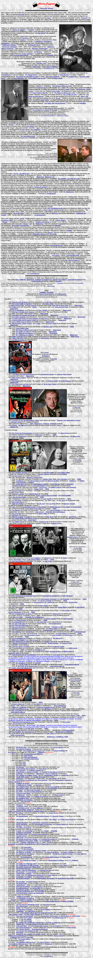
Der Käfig (19, 791)
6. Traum (45, 831)
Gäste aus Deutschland (23, 793)
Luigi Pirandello (65, 495)
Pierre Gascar (34, 640)
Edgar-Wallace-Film (22, 328)
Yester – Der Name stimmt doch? (22, 668)
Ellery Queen (63, 865)
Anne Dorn (46, 904)
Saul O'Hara (72, 517)
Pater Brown (45, 318)
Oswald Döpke (72, 602)
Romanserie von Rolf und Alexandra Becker (21, 844)
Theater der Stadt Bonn (9, 46)
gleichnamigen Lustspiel (37, 481)
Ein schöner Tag (17, 502)
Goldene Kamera (60, 220)
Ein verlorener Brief (22, 786)
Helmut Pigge (36, 66)
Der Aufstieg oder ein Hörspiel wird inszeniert (30, 922)
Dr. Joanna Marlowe (18, 518)
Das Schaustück (28, 849)
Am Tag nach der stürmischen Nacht (27, 904)
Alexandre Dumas (57, 816)
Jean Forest (44, 822)
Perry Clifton (28, 917)
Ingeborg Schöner (72, 537)
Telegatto (4, 222)
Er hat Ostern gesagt (22, 808)
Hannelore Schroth (69, 503)
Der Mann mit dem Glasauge (25, 333)
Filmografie (43, 8)
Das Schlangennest (22, 906)
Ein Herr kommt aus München (33, 754)
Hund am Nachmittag (23, 886)
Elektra (65, 558)
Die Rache (15, 515)
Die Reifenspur (57, 638)
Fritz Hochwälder (49, 472)
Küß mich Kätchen (18, 503)
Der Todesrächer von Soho (20, 384)
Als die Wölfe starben (22, 777)
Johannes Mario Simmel (64, 374)
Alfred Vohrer (44, 100)
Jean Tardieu (32, 872)
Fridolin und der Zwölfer (24, 785)
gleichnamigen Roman (47, 374)
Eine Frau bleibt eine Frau (20, 709)
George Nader (55, 91)
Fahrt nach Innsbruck (30, 757)
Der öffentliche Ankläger (19, 472)
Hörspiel (50, 8)
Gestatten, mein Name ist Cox (30, 842)
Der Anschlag (20, 881)
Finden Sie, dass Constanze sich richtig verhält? (31, 934)
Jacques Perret (53, 813)
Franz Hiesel (31, 911)
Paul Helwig (41, 33)
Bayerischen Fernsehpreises (20, 225)
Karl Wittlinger (46, 840)
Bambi (22, 218)
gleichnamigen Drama (29, 507)
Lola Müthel (62, 474)
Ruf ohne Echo (41, 63)
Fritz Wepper (30, 126)
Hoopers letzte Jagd (18, 704)
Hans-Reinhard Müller (19, 497)
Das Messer (19, 813)
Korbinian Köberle (55, 651)
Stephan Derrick (24, 929)
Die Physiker (38, 52)
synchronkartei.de (40, 215)
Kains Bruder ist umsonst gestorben (27, 772)
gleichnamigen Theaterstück (51, 596)
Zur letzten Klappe (24, 939)
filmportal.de (40, 177)
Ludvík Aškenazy (38, 890)
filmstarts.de (38, 423)
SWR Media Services (49, 68)
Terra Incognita (25, 801)
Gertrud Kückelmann (38, 485)
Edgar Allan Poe (81, 854)
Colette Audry (39, 435)
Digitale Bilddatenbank (51, 109)
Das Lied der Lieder (22, 788)
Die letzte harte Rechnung (24, 909)
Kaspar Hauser (62, 607)
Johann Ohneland (21, 822)
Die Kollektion (16, 632)
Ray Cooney (66, 722)
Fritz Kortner (69, 484)
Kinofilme (83, 103)
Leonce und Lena (27, 53)
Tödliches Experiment (23, 896)
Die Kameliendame (22, 816)
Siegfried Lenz (48, 641)
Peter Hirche (43, 768)
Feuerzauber (28, 847)
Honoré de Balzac (68, 901)
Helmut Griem (38, 489)
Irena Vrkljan (39, 876)
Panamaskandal (48, 630)
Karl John (11, 752)
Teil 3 (24, 764)
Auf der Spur (28, 921)
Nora (13, 507)
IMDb (72, 326)
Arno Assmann (17, 723)
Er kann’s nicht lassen (19, 318)
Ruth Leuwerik (31, 305)
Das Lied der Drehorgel (23, 749)
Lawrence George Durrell (39, 834)
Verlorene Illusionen (27, 901)
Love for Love (43, 487)
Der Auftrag (27, 919)
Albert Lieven (39, 512)
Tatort (14, 605)
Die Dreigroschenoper (23, 878)
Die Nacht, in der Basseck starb (27, 666)
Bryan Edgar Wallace (50, 384)
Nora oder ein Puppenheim (24, 916)
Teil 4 (24, 765)
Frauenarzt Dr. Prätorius (20, 302)
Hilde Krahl (75, 436)
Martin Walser (43, 513)
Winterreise (19, 778)
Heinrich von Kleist (53, 481)
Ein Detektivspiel (21, 883)
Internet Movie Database (46, 294)
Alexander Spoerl (16, 422)
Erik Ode (25, 129)
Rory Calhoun (48, 210)
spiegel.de (58, 281)
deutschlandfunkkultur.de (40, 929)
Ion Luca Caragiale (53, 786)
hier (86, 208)
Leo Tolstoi (51, 773)
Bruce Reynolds (17, 617)
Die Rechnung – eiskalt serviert (21, 323)
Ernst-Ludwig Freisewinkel (33, 508)
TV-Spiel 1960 (28, 937)
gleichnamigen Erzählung (56, 860)
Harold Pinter (30, 632)
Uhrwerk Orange (18, 213)
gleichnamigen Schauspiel (48, 599)
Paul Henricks (45, 338)
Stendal (31, 29)
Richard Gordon (53, 381)
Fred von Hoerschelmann (34, 791)
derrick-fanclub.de (37, 281)
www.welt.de (56, 255)
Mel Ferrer (54, 213)
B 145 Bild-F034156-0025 (47, 115)
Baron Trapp (64, 305)
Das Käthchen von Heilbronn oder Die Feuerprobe (31, 780)
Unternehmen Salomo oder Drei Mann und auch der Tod (38, 913)
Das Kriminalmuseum (19, 638)
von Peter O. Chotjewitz (53, 922)
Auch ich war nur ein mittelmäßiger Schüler (25, 420)
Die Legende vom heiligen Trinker (26, 775)
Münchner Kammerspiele (40, 48)
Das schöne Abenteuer (53, 76)
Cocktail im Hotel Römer (31, 759)
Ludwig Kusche (68, 618)
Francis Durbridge (54, 510)
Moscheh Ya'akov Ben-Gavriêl (51, 772)
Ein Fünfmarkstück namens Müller (27, 840)
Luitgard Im (47, 558)
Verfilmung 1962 (15, 937)
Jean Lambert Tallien (63, 472)
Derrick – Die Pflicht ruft (21, 173)
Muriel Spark (58, 795)
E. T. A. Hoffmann (72, 860)
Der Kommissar (36, 129)
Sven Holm (40, 891)
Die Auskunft (20, 872)
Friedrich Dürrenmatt (48, 839)
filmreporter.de (49, 177)
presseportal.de (20, 735)
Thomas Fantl (75, 715)
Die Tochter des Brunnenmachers (22, 433)
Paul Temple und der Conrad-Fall (33, 750)
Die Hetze (19, 826)
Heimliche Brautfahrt (22, 783)
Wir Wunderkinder (31, 74)
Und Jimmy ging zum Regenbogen (54, 103)
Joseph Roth (65, 775)
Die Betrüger (20, 767)
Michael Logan (47, 326)
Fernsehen (50, 292)
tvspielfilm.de (68, 732)
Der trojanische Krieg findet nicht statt (24, 596)
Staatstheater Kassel (34, 45)
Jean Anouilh (47, 499)
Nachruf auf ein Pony (23, 890)
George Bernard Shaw (61, 307)
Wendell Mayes (33, 494)
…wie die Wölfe (23, 664)
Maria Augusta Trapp (17, 305)
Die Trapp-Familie (47, 304)
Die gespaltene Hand (22, 798)
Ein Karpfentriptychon (23, 868)
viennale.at (46, 423)
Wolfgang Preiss (56, 523)
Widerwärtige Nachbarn (23, 873)
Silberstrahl (19, 819)
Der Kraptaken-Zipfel (23, 796)
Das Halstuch (16, 510)
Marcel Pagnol (64, 433)
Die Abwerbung (17, 476)
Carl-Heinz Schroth (44, 844)
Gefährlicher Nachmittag (24, 876)
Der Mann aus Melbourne (20, 625)
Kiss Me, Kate (41, 503)
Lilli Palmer (47, 709)
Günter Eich (29, 831)
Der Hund (19, 790)
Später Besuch (28, 755)
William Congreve (56, 487)
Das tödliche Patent (18, 521)
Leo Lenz (49, 783)
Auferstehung (40, 773)
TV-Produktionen (50, 193)
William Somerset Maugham (17, 935)
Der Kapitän (16, 381)
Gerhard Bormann (79, 632)
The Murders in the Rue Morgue (62, 854)
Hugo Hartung (64, 74)
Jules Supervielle (41, 622)
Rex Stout (62, 500)
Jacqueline (15, 315)
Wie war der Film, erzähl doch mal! (27, 931)
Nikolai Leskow (53, 628)
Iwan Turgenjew (56, 926)
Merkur (31, 482)
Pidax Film (54, 358)
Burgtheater (17, 559)
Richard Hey (36, 888)
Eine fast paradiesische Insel (25, 891)
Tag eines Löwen (21, 836)
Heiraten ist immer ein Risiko (21, 517)
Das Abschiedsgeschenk (28, 136)
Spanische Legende (18, 494)
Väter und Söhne (21, 926)
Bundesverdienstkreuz (42, 222)
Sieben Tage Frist (17, 338)
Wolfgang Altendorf (35, 770)
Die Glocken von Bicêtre (23, 852)
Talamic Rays (20, 924)
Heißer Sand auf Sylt (18, 336)
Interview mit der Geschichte (21, 646)
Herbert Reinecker (74, 260)
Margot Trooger (32, 518)
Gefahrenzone (20, 795)
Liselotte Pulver (73, 76)
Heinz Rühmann (18, 78)
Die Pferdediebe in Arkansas (25, 898)
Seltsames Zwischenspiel (19, 643)
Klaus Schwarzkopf (17, 710)
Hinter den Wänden (18, 640)
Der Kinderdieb (17, 622)
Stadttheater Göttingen (9, 45)
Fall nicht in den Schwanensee (21, 722)
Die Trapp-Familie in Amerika (21, 304)
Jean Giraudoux (36, 558)
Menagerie (19, 804)
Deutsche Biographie (72, 255)
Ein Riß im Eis (16, 628)
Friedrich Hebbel (60, 824)
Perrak (58, 98)
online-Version (51, 286)
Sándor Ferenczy (44, 942)
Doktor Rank (77, 507)
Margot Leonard (59, 935)
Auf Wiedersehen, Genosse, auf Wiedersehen (30, 893)
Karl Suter (39, 785)
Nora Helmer (66, 507)
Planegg (50, 232)
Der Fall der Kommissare (24, 927)
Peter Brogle (80, 607)
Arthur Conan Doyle (14, 811)
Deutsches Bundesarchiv (39, 109)
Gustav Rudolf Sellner (33, 559)
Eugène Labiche (51, 618)
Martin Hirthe (68, 651)
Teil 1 (24, 762)
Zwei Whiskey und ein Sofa (36, 78)
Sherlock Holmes (39, 811)
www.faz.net (60, 283)
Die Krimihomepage (59, 512)
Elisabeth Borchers (46, 870)
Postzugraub (42, 87)
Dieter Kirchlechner (20, 485)
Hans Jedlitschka (38, 808)
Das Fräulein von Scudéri (28, 860)
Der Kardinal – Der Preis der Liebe (69, 178)
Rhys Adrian (66, 610)
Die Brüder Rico (21, 747)
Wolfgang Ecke (59, 917)
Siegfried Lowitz (43, 521)
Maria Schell (58, 78)
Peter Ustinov (50, 733)
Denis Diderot (62, 633)
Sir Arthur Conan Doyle (23, 827)
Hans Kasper (44, 605)
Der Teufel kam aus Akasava (25, 335)
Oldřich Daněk (72, 648)
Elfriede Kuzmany (54, 507)
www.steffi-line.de (48, 956)
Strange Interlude (53, 643)
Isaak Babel (51, 875)
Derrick (11, 124)
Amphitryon (19, 481)
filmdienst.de (70, 192)
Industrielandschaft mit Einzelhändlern (24, 654)
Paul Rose (25, 38)
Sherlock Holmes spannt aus (25, 809)
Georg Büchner (55, 484)
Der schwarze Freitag (18, 627)
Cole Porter (52, 503)
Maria (18, 875)
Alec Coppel (48, 561)
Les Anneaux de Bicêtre (51, 852)
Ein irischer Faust (21, 834)
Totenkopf (84, 18)
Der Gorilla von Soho (70, 94)
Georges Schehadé (45, 600)
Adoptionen (20, 911)
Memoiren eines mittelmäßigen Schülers (69, 420)
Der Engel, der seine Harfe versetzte (27, 76)
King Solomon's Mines (16, 914)
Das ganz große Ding (18, 623)
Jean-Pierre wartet (22, 806)
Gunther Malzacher (39, 777)
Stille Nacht (19, 837)
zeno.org (13, 899)
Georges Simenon (58, 747)
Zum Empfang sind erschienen (25, 768)
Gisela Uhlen (32, 520)
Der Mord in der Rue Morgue (25, 854)
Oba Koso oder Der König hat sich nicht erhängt (31, 850)
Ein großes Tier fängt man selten (26, 863)
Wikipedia (50, 55)
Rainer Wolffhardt (52, 66)
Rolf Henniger (68, 635)
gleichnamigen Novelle (51, 775)
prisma (16, 279)
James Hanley (52, 778)
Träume (18, 831)
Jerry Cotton (65, 89)
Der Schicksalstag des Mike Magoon (27, 865)
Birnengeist (19, 932)
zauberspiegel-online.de (75, 279)
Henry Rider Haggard (33, 914)
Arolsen (48, 18)
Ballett (18, 908)
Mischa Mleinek (45, 909)
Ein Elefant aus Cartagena (24, 800)
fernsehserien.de (69, 730)
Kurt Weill (70, 878)
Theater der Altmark (18, 29)
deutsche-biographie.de (21, 55)
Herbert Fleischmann (14, 612)
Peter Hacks (50, 517)
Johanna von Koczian (28, 315)
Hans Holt (55, 305)
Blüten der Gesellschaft (19, 707)
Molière (82, 481)
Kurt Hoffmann (6, 74)
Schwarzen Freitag (57, 627)
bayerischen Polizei (7, 220)
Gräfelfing (69, 230)
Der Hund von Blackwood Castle (64, 93)
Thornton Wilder (47, 479)
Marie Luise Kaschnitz (33, 790)
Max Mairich (37, 704)
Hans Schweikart (62, 479)
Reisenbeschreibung (22, 888)
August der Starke (13, 653)
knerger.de (53, 234)
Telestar (25, 223)
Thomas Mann (66, 857)
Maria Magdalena (21, 824)
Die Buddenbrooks (26, 857)
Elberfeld (21, 14)
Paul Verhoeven (71, 487)
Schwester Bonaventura (19, 436)
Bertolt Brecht (62, 878)
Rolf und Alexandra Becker (46, 707)
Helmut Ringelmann (56, 245)
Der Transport (20, 770)
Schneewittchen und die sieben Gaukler (24, 320)
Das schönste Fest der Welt (20, 641)
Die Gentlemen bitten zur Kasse (62, 86)
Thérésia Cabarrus (43, 474)
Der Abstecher (16, 513)
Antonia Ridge (63, 317)
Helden (14, 307)
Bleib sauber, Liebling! (19, 377)
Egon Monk (56, 654)
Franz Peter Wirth (28, 728)
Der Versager (41, 725)
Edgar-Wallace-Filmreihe (40, 93)
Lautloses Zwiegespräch (23, 832)
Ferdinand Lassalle (58, 646)
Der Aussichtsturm (18, 561)
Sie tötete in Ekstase (18, 340)
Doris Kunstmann (76, 680)
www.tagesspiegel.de (33, 273)
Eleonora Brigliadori (40, 187)
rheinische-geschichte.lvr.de (43, 279)
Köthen (23, 40)
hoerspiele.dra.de (39, 650)
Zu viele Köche (16, 500)
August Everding (21, 482)
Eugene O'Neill (66, 643)
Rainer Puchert (33, 881)
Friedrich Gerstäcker (25, 899)
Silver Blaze (52, 819)
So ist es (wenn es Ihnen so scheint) (46, 495)
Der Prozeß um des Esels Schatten (26, 839)
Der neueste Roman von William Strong (28, 867)
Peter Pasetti (27, 811)
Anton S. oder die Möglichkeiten (26, 870)
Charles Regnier (21, 620)
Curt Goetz (49, 302)
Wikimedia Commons (62, 115)
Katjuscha (19, 773)
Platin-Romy (40, 223)
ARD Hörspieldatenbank (55, 208)
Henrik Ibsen (42, 507)
